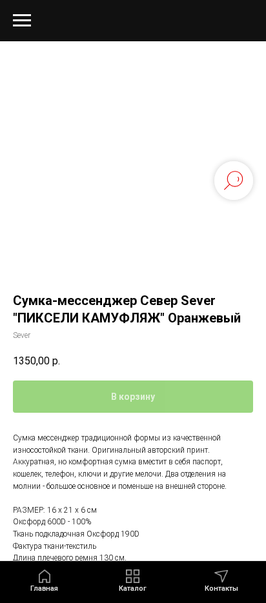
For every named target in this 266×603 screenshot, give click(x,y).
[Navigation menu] (22, 20)
